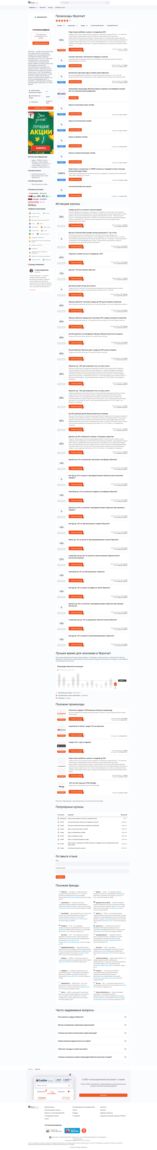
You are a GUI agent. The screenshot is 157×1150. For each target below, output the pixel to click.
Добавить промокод (41, 108)
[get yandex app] (84, 1130)
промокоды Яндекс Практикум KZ (103, 965)
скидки (84, 25)
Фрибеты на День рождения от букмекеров (40, 252)
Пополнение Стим (44, 234)
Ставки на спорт (36, 213)
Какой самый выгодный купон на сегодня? (74, 1041)
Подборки (32, 7)
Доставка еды (35, 216)
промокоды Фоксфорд (73, 897)
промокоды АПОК (72, 976)
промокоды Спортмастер (66, 908)
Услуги (47, 1119)
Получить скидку (75, 65)
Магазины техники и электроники (40, 220)
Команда (75, 1113)
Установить (73, 98)
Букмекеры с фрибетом (38, 237)
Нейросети (48, 259)
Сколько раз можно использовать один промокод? (77, 1033)
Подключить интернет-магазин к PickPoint (113, 1116)
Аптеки (47, 213)
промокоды (72, 25)
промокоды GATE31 (107, 920)
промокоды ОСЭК (106, 953)
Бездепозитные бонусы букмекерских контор (41, 241)
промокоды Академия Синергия (110, 940)
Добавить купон (60, 7)
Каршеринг (35, 248)
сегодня (60, 25)
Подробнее (103, 1095)
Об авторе (33, 290)
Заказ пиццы (46, 227)
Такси (41, 223)
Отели (45, 230)
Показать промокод (77, 49)
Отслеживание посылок (52, 1116)
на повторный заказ (97, 25)
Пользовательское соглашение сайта (84, 1107)
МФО (33, 234)
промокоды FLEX (64, 931)
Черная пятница (36, 259)
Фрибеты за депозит (37, 245)
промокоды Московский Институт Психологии (72, 919)
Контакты (103, 1107)
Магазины (43, 7)
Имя (57, 860)
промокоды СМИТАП (65, 962)
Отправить (60, 877)
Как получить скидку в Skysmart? (70, 1017)
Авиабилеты (35, 227)
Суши (33, 223)
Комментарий (60, 868)
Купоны (30, 1069)
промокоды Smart (98, 931)
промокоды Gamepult (115, 908)
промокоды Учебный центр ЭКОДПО (104, 978)
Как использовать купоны (52, 1110)
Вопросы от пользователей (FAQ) (54, 1113)
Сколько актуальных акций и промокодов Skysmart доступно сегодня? (85, 1057)
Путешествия (35, 230)
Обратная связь (49, 1107)
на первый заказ (112, 25)
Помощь (50, 7)
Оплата (75, 1110)
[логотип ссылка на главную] (33, 2)
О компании (76, 1116)
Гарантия (103, 1110)
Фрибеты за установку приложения (41, 256)
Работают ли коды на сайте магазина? (73, 1049)
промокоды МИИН (81, 997)
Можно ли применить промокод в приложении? (76, 1025)
